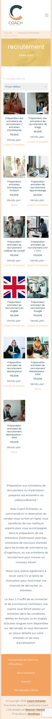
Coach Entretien (14, 144)
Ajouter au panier (37, 111)
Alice (14, 205)
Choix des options (14, 112)
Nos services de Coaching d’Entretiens (23, 661)
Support (26, 681)
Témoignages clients (26, 690)
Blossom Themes (35, 709)
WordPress (34, 714)
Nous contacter (26, 672)
